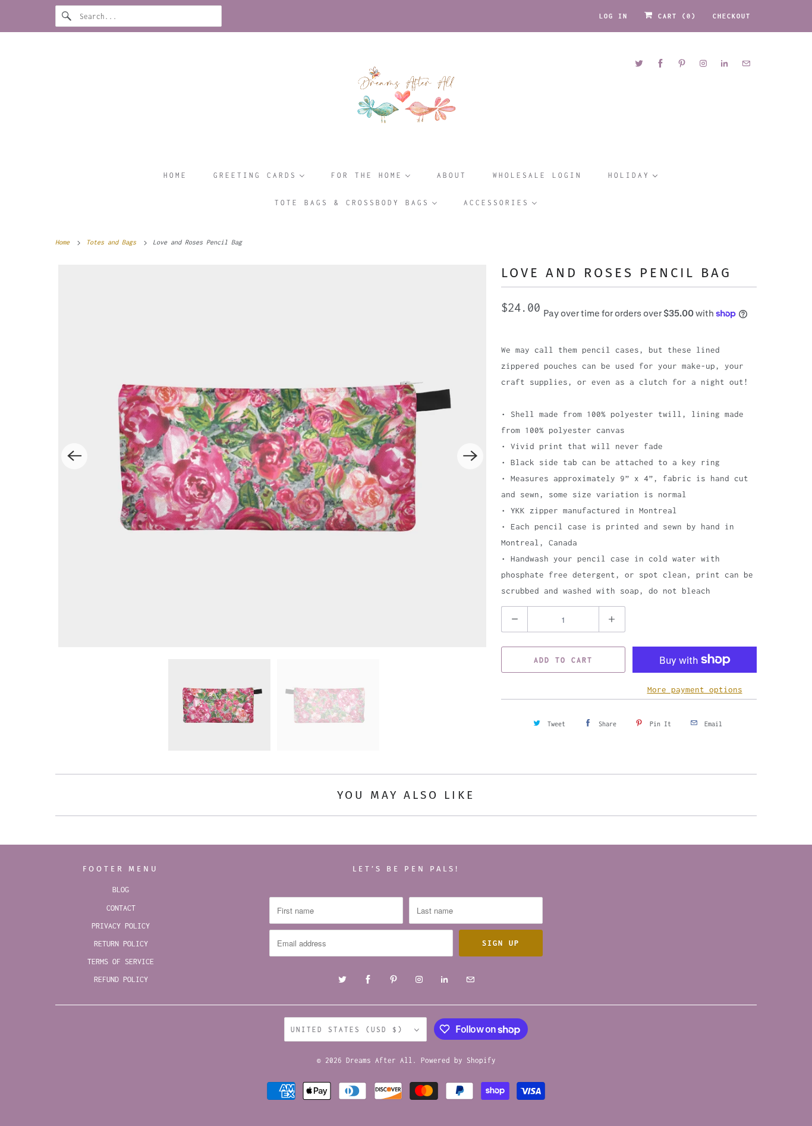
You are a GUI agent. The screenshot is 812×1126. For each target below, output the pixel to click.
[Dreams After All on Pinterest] (682, 63)
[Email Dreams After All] (746, 63)
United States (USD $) (349, 1029)
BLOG (120, 889)
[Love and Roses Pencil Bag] (272, 456)
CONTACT (121, 908)
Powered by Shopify (458, 1060)
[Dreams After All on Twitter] (639, 63)
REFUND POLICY (121, 979)
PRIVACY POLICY (121, 925)
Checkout (732, 16)
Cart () (674, 16)
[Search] (67, 16)
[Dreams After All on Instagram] (703, 63)
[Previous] (74, 456)
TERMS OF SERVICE (120, 961)
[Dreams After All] (406, 99)
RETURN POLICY (121, 943)
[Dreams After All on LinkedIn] (724, 63)
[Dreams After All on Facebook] (660, 63)
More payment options (694, 689)
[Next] (470, 456)
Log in (613, 16)
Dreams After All (379, 1060)
